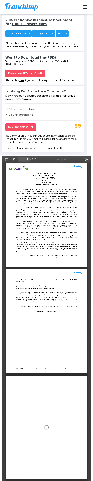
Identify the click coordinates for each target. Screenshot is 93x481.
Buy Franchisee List (20, 127)
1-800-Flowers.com (29, 24)
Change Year (42, 33)
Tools (60, 33)
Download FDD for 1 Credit (25, 73)
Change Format (17, 33)
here (21, 43)
